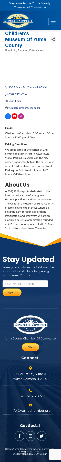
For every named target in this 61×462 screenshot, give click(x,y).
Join (29, 347)
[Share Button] (53, 39)
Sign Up (11, 292)
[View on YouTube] (14, 118)
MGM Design (40, 454)
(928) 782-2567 (30, 396)
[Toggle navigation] (53, 21)
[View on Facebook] (8, 118)
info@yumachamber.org (31, 410)
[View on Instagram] (21, 118)
